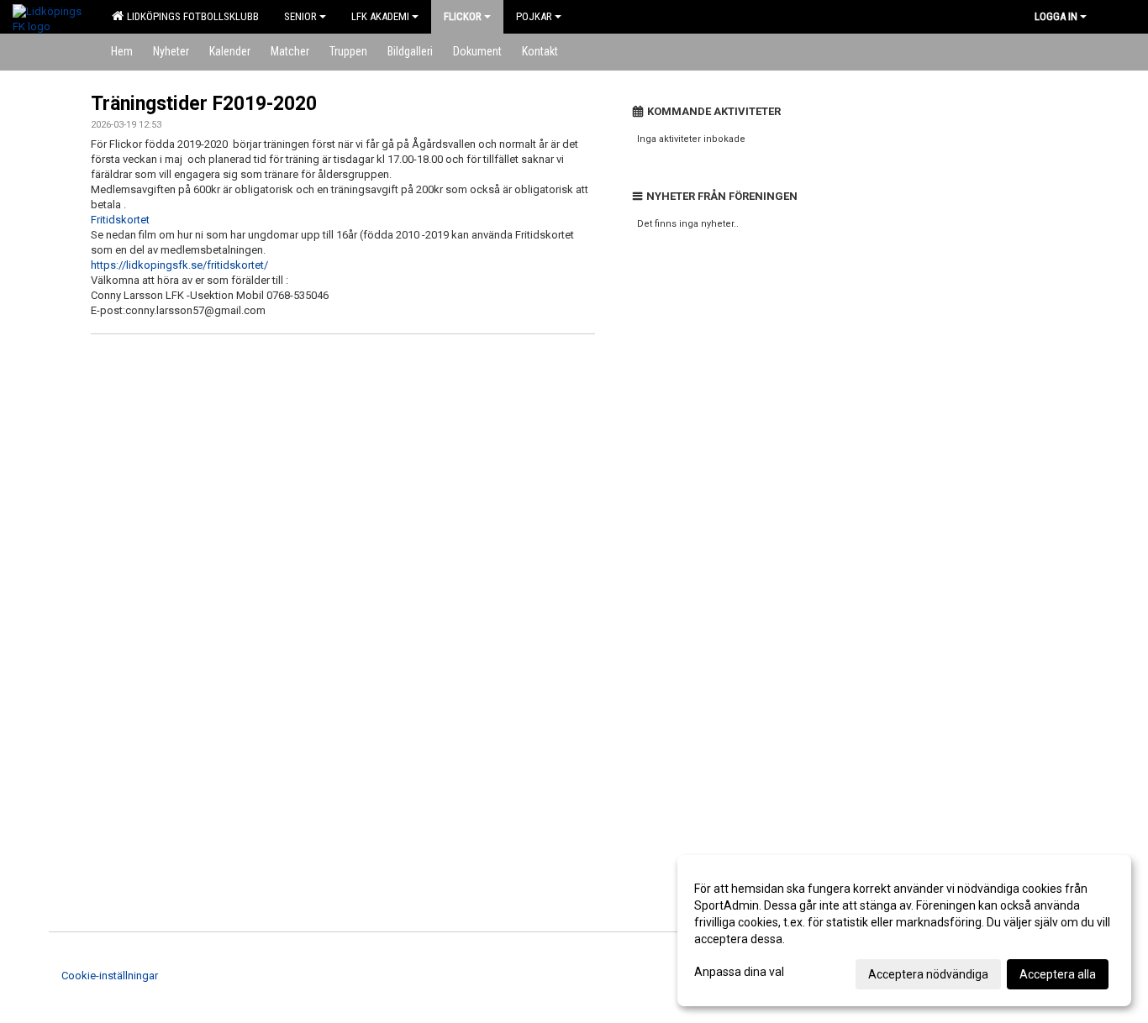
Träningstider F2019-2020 (204, 103)
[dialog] (904, 930)
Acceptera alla (1057, 974)
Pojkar (534, 16)
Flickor (463, 16)
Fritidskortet (120, 219)
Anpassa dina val (739, 971)
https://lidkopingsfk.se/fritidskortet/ (179, 265)
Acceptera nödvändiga (928, 974)
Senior (300, 16)
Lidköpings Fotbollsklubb (190, 16)
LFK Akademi (380, 16)
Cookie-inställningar (109, 975)
